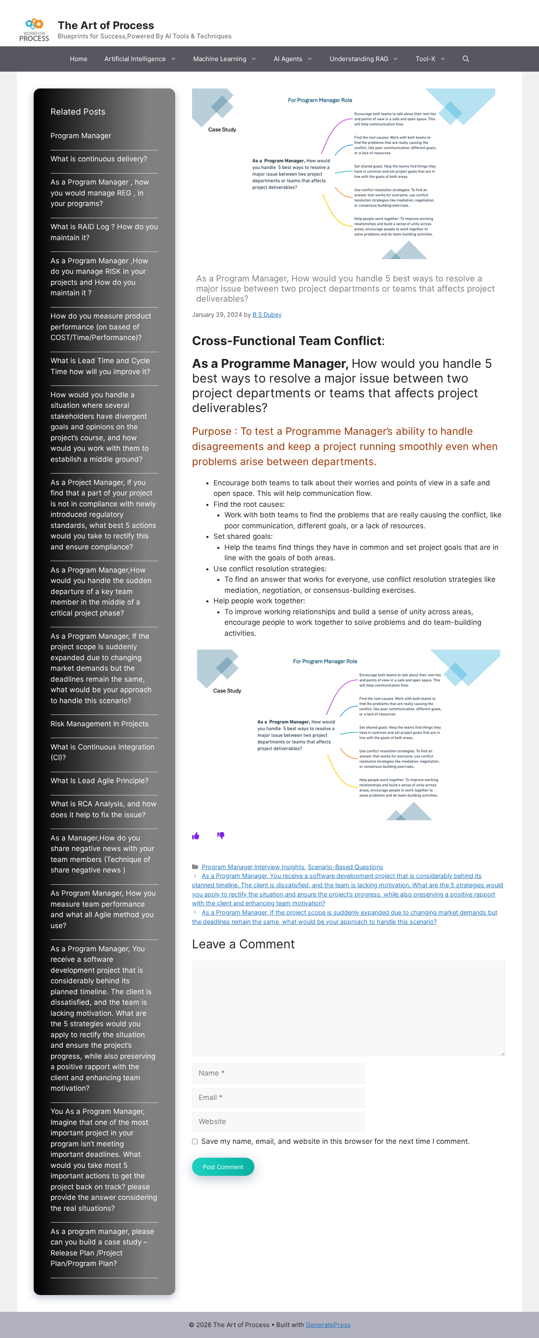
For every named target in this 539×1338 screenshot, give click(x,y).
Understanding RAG (359, 59)
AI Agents (288, 59)
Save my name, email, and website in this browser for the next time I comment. (335, 1141)
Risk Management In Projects (100, 724)
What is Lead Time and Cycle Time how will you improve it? (100, 366)
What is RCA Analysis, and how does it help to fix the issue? (104, 809)
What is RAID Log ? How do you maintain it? (104, 232)
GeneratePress (328, 1325)
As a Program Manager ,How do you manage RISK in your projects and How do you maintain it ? (99, 277)
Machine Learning (219, 59)
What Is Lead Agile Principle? (100, 780)
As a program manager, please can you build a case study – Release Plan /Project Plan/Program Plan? (102, 1247)
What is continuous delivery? (99, 159)
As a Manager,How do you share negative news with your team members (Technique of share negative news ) (102, 854)
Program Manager (81, 135)
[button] (466, 59)
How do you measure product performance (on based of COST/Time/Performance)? (101, 327)
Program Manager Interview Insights (253, 866)
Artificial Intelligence (135, 59)
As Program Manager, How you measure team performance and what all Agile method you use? (103, 909)
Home (79, 59)
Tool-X (425, 59)
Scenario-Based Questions (345, 866)
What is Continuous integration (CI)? (103, 752)
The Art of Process (106, 25)
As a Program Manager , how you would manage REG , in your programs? (100, 193)
